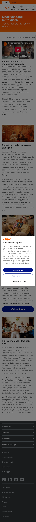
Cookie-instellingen (18, 281)
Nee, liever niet (18, 276)
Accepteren (18, 270)
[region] (18, 261)
